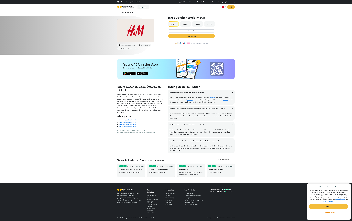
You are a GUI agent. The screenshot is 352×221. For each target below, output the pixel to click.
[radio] (173, 24)
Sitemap (209, 217)
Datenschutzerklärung (218, 217)
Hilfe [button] (231, 7)
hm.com (212, 98)
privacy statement (328, 201)
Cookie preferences (329, 212)
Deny (328, 217)
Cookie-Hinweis (231, 217)
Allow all (328, 206)
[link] (129, 73)
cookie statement (340, 199)
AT (225, 7)
